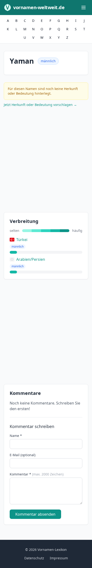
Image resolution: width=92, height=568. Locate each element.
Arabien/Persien (30, 259)
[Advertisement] (46, 160)
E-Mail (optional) (22, 455)
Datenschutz (34, 558)
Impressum (59, 558)
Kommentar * (36, 474)
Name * (16, 435)
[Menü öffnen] (83, 7)
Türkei (21, 239)
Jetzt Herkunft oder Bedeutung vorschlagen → (40, 104)
